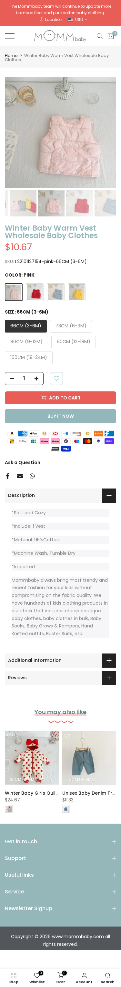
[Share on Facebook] (8, 476)
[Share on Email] (20, 476)
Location (53, 19)
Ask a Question (22, 462)
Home (11, 55)
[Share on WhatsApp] (32, 476)
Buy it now (60, 416)
